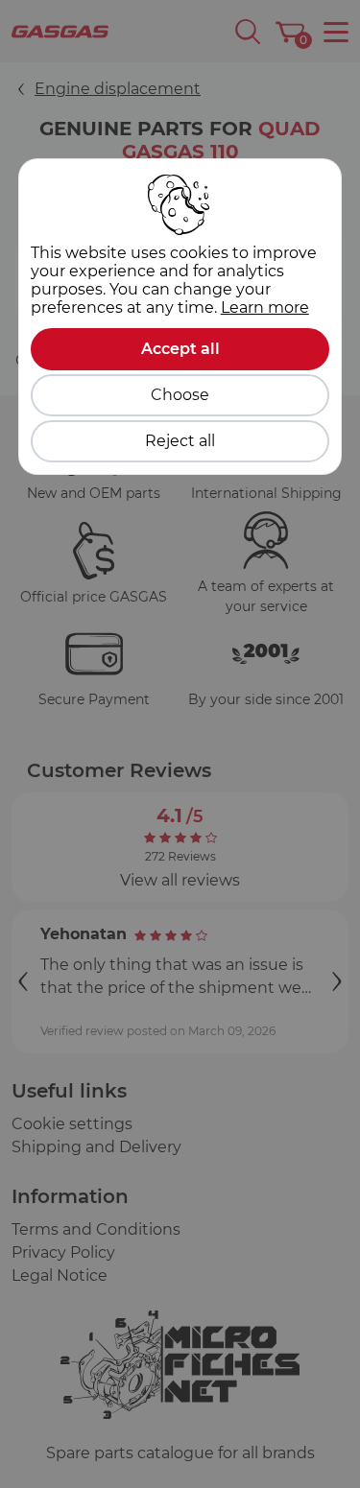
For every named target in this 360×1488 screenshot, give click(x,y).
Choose (180, 395)
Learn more (265, 307)
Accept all (180, 349)
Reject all (180, 441)
